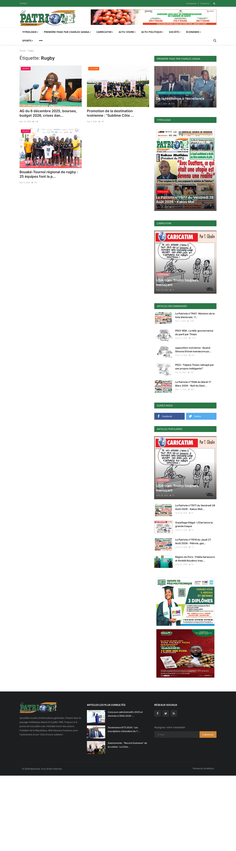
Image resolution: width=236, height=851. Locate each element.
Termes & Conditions (203, 768)
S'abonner (208, 734)
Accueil (23, 50)
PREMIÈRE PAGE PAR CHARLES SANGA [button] (66, 32)
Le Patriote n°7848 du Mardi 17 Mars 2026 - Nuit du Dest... (193, 383)
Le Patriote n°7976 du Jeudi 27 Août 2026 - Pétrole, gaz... (193, 541)
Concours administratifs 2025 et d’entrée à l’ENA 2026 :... (125, 714)
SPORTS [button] (26, 40)
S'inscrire (204, 3)
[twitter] (165, 713)
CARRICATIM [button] (103, 32)
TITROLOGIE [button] (29, 32)
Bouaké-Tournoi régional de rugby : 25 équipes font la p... (49, 174)
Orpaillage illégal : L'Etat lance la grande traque (194, 524)
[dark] (214, 3)
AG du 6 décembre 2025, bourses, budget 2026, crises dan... (48, 113)
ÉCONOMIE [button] (192, 32)
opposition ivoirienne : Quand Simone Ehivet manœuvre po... (193, 349)
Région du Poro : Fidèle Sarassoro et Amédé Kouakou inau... (195, 558)
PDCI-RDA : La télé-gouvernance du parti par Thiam (194, 332)
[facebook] (157, 713)
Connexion (191, 3)
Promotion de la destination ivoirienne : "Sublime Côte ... (110, 113)
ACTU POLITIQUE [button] (151, 32)
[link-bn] (153, 17)
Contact (23, 3)
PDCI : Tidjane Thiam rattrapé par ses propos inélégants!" (194, 366)
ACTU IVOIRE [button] (126, 32)
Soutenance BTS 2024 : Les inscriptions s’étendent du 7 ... (124, 729)
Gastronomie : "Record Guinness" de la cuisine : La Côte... (127, 745)
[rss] (174, 713)
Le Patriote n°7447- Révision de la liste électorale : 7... (195, 315)
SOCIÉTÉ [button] (174, 32)
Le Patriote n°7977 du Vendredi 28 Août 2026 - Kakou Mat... (195, 507)
